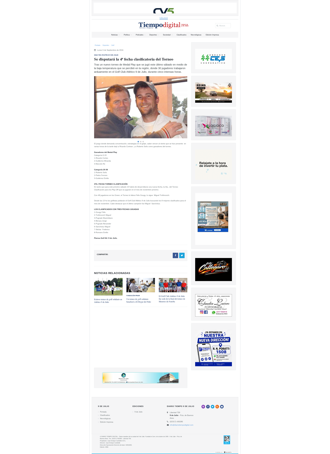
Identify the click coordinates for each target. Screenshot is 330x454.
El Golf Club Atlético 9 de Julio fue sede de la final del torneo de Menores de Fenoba (172, 299)
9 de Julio (164, 17)
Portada (97, 45)
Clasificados (105, 415)
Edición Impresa (106, 422)
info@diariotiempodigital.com (181, 425)
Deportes (106, 45)
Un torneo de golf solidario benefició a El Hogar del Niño (138, 300)
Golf (112, 45)
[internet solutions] (223, 452)
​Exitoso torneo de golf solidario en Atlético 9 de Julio (108, 300)
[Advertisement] (140, 340)
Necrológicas (105, 418)
